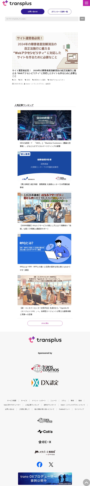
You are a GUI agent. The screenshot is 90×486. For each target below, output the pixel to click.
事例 (72, 400)
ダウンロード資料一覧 (59, 12)
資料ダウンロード (50, 405)
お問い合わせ (33, 11)
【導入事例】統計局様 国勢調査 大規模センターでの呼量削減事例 (45, 185)
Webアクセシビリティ (57, 80)
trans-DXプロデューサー (12, 405)
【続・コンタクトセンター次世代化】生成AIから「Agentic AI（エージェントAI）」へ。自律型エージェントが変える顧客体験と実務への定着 (45, 311)
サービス (24, 400)
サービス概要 (11, 400)
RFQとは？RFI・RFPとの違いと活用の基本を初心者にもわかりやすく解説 (45, 268)
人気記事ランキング (32, 405)
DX (21, 80)
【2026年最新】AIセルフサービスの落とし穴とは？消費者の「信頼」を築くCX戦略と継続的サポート (45, 227)
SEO (28, 80)
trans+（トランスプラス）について (73, 405)
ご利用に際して (24, 409)
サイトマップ (79, 409)
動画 (80, 400)
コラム (63, 400)
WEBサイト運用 (39, 80)
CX (15, 80)
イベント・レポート (39, 400)
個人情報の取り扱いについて (44, 409)
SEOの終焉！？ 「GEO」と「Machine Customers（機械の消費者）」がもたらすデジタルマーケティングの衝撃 (45, 144)
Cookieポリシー (64, 409)
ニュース (54, 400)
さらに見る (45, 323)
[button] (86, 3)
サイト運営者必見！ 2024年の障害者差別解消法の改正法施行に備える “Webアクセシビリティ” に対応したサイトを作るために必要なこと (44, 73)
